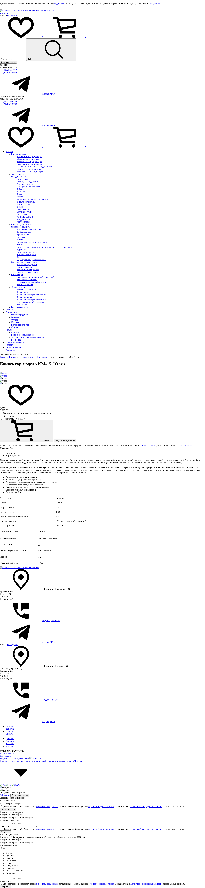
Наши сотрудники (19, 315)
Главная (9, 310)
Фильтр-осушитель (26, 202)
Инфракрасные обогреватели (30, 302)
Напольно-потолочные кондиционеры (35, 166)
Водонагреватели (19, 307)
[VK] (3, 785)
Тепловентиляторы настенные (31, 299)
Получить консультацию (65, 441)
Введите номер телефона (12, 817)
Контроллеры (23, 222)
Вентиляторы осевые (27, 279)
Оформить (5, 795)
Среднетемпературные (27, 272)
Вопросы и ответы (20, 325)
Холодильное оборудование (24, 262)
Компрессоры (23, 204)
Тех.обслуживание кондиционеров (27, 337)
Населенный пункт (9, 845)
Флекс (20, 257)
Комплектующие (25, 267)
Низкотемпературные (27, 264)
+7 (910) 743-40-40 (8, 72)
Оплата (14, 320)
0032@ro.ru (12, 16)
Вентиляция (17, 274)
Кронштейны (23, 234)
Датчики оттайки (25, 212)
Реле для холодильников (28, 186)
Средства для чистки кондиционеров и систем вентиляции (45, 247)
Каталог (9, 151)
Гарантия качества (10, 727)
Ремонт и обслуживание (22, 335)
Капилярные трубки (26, 254)
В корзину (47, 441)
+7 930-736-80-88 (184, 445)
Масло (20, 197)
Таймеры (21, 189)
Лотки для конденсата (27, 181)
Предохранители (25, 184)
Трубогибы (22, 249)
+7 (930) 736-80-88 (8, 104)
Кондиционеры (18, 154)
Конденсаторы (24, 219)
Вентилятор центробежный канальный (35, 277)
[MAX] (16, 785)
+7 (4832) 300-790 (8, 101)
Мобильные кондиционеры (30, 171)
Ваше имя (4, 800)
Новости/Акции (15, 347)
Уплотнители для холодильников (32, 199)
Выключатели (23, 209)
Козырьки (21, 237)
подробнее (59, 3)
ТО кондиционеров (15, 342)
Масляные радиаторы (27, 289)
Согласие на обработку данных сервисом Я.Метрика (57, 761)
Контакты (10, 350)
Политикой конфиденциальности (146, 806)
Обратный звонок (8, 62)
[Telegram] (9, 785)
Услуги (9, 330)
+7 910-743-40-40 (147, 445)
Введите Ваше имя (9, 814)
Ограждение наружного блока (31, 259)
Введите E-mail (7, 820)
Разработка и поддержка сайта (14, 758)
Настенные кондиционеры (29, 156)
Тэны (19, 194)
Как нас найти (7, 753)
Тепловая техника (19, 287)
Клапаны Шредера (25, 217)
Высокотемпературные (28, 269)
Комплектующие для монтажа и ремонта (21, 225)
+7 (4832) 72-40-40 (8, 70)
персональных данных (47, 806)
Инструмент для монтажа (29, 229)
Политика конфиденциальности (15, 761)
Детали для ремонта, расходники (32, 242)
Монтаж (15, 332)
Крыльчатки (22, 179)
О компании (11, 312)
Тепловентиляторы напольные (31, 294)
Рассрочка (16, 340)
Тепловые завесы (25, 292)
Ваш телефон (6, 803)
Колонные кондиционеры (29, 169)
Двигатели (22, 214)
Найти (30, 59)
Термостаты (22, 192)
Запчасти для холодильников (18, 175)
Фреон (20, 207)
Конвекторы (22, 304)
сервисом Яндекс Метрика (101, 806)
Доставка (15, 322)
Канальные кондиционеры (29, 164)
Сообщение (5, 826)
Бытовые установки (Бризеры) (31, 282)
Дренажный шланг (26, 252)
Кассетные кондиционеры (29, 161)
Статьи (14, 327)
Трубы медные (24, 232)
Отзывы (15, 317)
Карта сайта (5, 756)
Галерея (9, 345)
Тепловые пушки (25, 297)
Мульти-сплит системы (28, 159)
